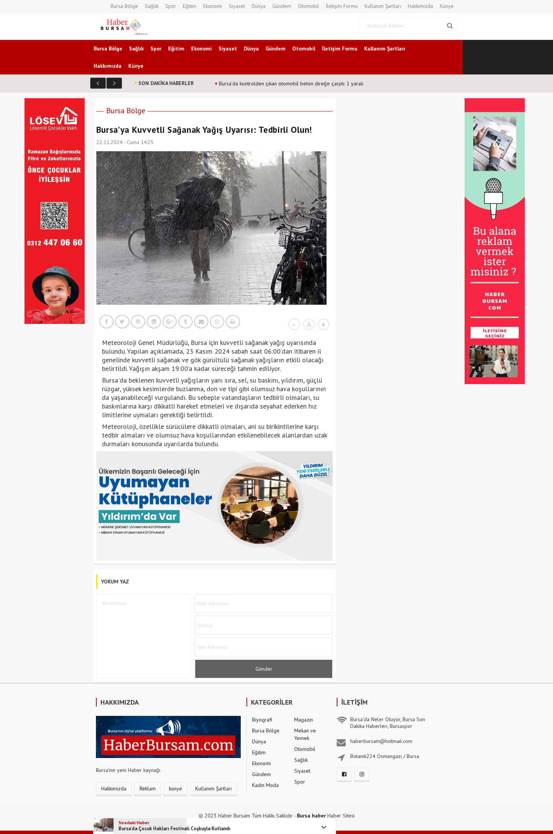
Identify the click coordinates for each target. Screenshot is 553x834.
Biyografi (262, 719)
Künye (447, 6)
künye (175, 788)
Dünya (259, 6)
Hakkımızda (420, 6)
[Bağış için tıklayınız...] (54, 210)
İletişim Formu (342, 6)
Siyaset (237, 6)
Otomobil (308, 6)
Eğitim (189, 6)
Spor (170, 6)
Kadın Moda (265, 785)
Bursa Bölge (124, 6)
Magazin (303, 719)
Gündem (281, 6)
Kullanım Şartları (383, 6)
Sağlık (151, 6)
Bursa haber (311, 815)
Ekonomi (212, 6)
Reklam (148, 788)
